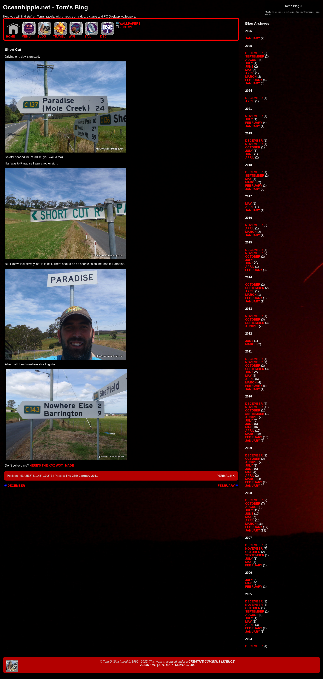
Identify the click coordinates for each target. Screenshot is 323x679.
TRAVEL (59, 36)
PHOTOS (125, 27)
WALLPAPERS (130, 23)
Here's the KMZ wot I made (52, 465)
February (227, 485)
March (251, 76)
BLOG (41, 36)
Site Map (166, 664)
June (249, 66)
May (248, 70)
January (252, 38)
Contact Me (185, 664)
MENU (26, 36)
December (16, 485)
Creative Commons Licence (211, 661)
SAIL (87, 36)
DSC (103, 36)
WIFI (72, 36)
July (249, 63)
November (254, 116)
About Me (148, 664)
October (252, 147)
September (254, 56)
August (251, 59)
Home (10, 36)
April (249, 73)
